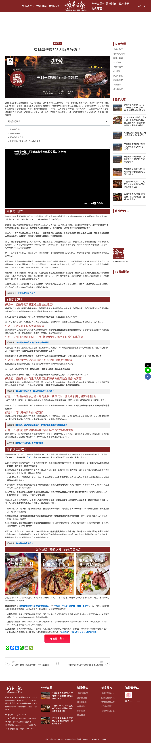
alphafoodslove (121, 261)
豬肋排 (72, 606)
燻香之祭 (30, 457)
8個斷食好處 (15, 133)
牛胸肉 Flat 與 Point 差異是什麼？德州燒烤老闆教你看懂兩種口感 (134, 184)
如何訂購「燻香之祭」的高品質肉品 (25, 141)
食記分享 (117, 85)
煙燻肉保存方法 (108, 693)
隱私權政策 (82, 702)
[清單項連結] (21, 714)
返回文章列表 (57, 663)
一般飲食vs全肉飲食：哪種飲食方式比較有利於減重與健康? (134, 159)
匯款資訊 (81, 715)
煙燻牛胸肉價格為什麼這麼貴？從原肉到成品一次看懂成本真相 (134, 196)
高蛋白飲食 (79, 28)
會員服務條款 (83, 693)
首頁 (69, 28)
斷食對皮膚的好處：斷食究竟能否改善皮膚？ (35, 391)
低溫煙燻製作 (107, 706)
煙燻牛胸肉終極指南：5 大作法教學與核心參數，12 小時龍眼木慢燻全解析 (134, 107)
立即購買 (64, 632)
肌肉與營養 (118, 80)
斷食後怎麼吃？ (16, 137)
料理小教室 (118, 58)
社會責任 (117, 71)
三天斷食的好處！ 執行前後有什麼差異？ (33, 343)
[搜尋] (6, 6)
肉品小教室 (118, 76)
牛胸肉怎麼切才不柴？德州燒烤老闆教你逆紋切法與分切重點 (134, 171)
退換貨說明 (82, 698)
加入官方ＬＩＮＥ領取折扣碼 (84, 632)
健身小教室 (118, 49)
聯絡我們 (81, 711)
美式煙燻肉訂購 (108, 711)
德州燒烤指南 (119, 54)
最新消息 (117, 63)
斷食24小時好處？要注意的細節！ (30, 443)
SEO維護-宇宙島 (99, 740)
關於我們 (81, 706)
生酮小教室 (118, 67)
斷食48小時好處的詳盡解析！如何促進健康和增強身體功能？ (41, 425)
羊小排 (85, 606)
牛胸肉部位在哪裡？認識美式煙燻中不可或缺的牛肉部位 (134, 146)
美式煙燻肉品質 (108, 702)
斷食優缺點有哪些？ (24, 543)
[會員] (144, 6)
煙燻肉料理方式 (108, 698)
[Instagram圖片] (118, 220)
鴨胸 (79, 606)
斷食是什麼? (15, 129)
